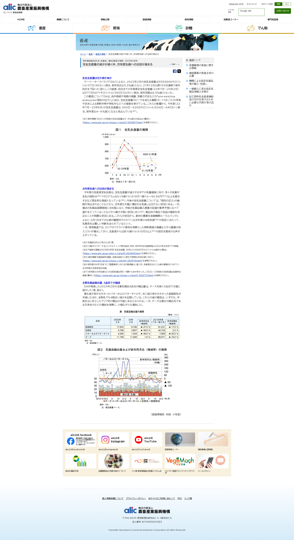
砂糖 (189, 28)
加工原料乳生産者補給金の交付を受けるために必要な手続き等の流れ (201, 101)
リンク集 (188, 498)
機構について (63, 19)
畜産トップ (194, 60)
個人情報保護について (113, 498)
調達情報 (147, 19)
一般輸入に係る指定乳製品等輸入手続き (201, 90)
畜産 (42, 28)
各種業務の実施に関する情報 (201, 66)
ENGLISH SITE (236, 4)
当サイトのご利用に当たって (161, 498)
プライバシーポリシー (136, 498)
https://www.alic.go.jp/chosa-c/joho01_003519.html (112, 261)
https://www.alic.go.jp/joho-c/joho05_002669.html (111, 253)
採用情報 (189, 19)
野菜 (116, 28)
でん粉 (263, 28)
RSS (179, 498)
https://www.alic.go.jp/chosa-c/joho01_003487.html (112, 122)
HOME (21, 19)
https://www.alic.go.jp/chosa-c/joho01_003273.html (124, 275)
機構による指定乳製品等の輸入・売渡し (201, 82)
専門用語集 (273, 19)
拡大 (287, 4)
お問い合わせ (282, 11)
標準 (278, 4)
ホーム (83, 54)
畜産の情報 (101, 54)
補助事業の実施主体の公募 (201, 74)
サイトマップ (251, 4)
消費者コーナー (231, 19)
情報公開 (105, 19)
